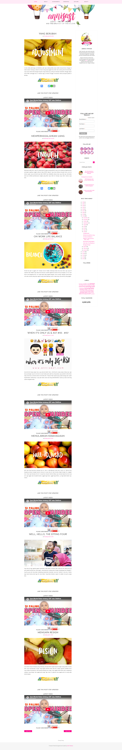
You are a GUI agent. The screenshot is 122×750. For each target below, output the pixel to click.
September (85, 223)
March (84, 246)
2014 (83, 257)
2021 (83, 210)
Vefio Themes (70, 745)
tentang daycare (90, 289)
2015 (83, 255)
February (85, 248)
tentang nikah (83, 292)
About (46, 1)
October (85, 221)
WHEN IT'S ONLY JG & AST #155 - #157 (47, 333)
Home (35, 1)
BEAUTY (86, 1)
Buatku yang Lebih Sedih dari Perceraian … (89, 191)
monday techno (83, 285)
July (84, 226)
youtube (93, 293)
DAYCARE (76, 1)
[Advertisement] (87, 87)
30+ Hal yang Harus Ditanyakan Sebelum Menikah (89, 172)
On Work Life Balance (48, 237)
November (85, 219)
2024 (83, 205)
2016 (83, 253)
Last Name (82, 128)
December (85, 217)
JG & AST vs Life (81, 283)
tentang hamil (83, 291)
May (84, 229)
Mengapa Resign (48, 632)
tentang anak (90, 286)
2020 (83, 212)
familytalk (92, 283)
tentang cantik (83, 289)
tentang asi (81, 288)
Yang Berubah (48, 34)
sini (86, 60)
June (84, 228)
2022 (83, 209)
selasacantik (82, 286)
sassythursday (91, 285)
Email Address (82, 119)
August (85, 224)
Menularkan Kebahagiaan (48, 436)
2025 (83, 204)
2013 (83, 258)
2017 (83, 251)
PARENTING (66, 1)
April (84, 231)
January (85, 250)
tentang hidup (90, 291)
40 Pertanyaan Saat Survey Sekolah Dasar (89, 179)
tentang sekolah (90, 292)
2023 (83, 207)
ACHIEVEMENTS (56, 1)
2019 (83, 214)
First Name (82, 124)
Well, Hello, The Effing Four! (48, 534)
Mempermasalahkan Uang (48, 136)
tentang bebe (89, 288)
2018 (83, 216)
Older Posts (67, 731)
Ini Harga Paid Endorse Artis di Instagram (89, 185)
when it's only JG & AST (85, 293)
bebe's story (87, 283)
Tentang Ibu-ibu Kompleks (86, 177)
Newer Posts (28, 731)
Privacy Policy (61, 740)
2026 (83, 202)
